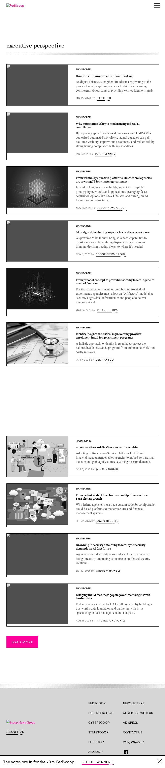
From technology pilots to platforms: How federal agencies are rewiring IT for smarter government (114, 180)
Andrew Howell (108, 570)
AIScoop (95, 751)
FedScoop (97, 703)
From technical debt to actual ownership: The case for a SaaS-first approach (112, 497)
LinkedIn (141, 751)
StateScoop (98, 732)
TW (132, 751)
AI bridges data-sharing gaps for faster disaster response (113, 232)
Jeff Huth (104, 98)
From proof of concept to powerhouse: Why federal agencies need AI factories (115, 282)
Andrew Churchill (111, 620)
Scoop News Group (112, 208)
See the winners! (98, 762)
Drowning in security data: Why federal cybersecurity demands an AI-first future (110, 547)
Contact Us (132, 732)
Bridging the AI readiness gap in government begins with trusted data (113, 596)
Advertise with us (138, 713)
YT (155, 751)
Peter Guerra (107, 310)
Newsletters (133, 703)
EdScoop (96, 742)
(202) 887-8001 (133, 742)
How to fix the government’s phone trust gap (105, 76)
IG (147, 751)
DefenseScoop (100, 713)
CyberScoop (99, 722)
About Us (15, 732)
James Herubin (107, 469)
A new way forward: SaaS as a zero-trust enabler (107, 447)
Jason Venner (105, 154)
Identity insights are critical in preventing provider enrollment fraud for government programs (108, 336)
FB (125, 751)
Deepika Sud (105, 359)
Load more (22, 642)
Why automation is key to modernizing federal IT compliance (108, 125)
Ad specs (130, 722)
